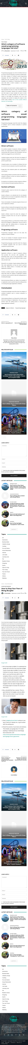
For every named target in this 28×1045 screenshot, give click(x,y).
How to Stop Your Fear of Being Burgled (21, 323)
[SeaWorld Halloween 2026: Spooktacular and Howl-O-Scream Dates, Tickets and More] (14, 421)
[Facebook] (4, 1035)
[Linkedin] (12, 1035)
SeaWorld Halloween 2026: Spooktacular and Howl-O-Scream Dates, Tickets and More (14, 431)
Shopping (12, 521)
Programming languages (20, 308)
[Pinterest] (16, 1035)
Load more (13, 529)
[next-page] (5, 437)
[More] (18, 55)
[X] (23, 1035)
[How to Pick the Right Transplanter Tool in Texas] (5, 523)
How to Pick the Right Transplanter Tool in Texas (17, 524)
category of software (10, 308)
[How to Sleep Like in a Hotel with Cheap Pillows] (14, 393)
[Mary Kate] (2, 51)
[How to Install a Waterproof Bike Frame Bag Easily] (5, 514)
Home (2, 39)
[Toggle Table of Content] (19, 106)
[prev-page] (2, 437)
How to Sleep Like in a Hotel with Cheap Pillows (14, 404)
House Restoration (14, 401)
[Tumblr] (19, 1035)
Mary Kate (7, 50)
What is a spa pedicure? (7, 323)
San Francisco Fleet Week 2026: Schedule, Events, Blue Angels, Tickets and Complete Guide (14, 376)
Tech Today (7, 39)
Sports (11, 512)
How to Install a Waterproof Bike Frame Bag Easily (17, 514)
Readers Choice (14, 372)
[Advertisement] (14, 22)
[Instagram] (8, 1035)
